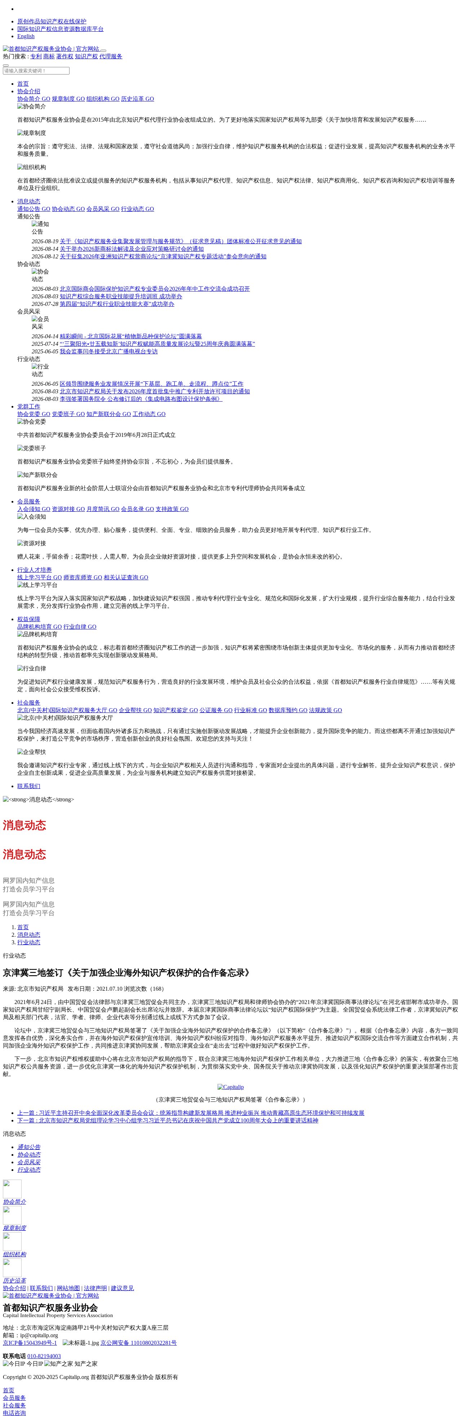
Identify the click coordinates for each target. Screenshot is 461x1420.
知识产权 (86, 56)
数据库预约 (288, 710)
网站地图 (68, 1288)
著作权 (64, 56)
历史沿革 (137, 99)
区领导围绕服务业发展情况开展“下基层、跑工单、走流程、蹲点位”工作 (151, 384)
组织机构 (103, 99)
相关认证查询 (126, 577)
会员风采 (103, 209)
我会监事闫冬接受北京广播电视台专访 (109, 351)
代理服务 (110, 56)
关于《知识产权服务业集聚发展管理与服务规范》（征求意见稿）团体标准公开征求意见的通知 (181, 241)
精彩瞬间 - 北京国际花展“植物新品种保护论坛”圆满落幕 (131, 336)
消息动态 (28, 201)
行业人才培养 (34, 570)
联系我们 (28, 786)
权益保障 (28, 619)
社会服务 (28, 703)
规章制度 (68, 99)
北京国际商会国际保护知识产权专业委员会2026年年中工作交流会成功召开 (155, 289)
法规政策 (325, 710)
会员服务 (28, 501)
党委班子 (68, 414)
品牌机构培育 (39, 627)
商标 (49, 56)
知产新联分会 (108, 414)
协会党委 (33, 414)
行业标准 (250, 710)
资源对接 (68, 509)
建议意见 (122, 1288)
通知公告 (33, 209)
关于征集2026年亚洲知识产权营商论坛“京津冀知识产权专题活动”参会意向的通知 (163, 256)
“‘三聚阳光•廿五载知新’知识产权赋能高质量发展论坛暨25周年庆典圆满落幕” (157, 344)
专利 (36, 56)
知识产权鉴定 (175, 710)
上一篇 (190, 1113)
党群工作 (28, 406)
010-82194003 (44, 1356)
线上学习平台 (39, 577)
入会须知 (33, 509)
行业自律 (80, 627)
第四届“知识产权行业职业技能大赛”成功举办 (117, 304)
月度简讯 (103, 509)
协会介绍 (28, 91)
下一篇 (167, 1120)
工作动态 (149, 414)
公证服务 (216, 710)
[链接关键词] (231, 1087)
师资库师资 (82, 577)
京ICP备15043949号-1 (30, 1343)
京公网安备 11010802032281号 (138, 1343)
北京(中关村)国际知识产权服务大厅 (67, 710)
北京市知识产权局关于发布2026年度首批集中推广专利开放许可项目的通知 (155, 391)
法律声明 (95, 1288)
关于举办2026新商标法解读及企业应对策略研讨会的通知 (132, 249)
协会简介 (33, 99)
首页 (23, 84)
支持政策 (172, 509)
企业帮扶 (135, 710)
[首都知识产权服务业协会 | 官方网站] (51, 49)
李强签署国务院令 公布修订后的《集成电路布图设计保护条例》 (141, 399)
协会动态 (68, 209)
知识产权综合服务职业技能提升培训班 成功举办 (121, 296)
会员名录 (137, 509)
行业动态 (137, 209)
